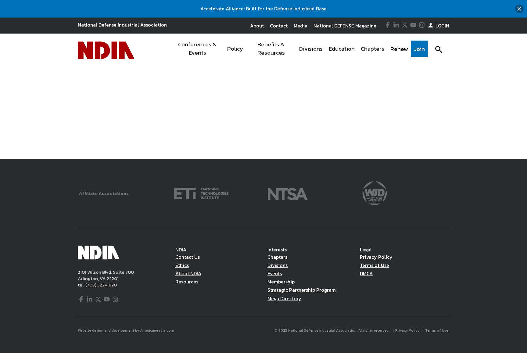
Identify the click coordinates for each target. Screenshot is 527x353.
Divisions (277, 265)
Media (300, 25)
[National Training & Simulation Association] (288, 192)
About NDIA (188, 273)
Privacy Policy (376, 257)
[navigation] (299, 50)
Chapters (277, 257)
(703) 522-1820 (100, 284)
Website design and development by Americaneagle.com (126, 330)
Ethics (182, 265)
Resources (186, 281)
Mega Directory (284, 298)
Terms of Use (374, 265)
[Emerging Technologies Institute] (201, 192)
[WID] (374, 192)
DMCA (366, 273)
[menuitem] (197, 50)
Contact (279, 25)
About (257, 25)
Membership (281, 281)
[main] (263, 85)
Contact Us (187, 257)
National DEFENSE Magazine (345, 25)
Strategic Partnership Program (301, 290)
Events (274, 273)
